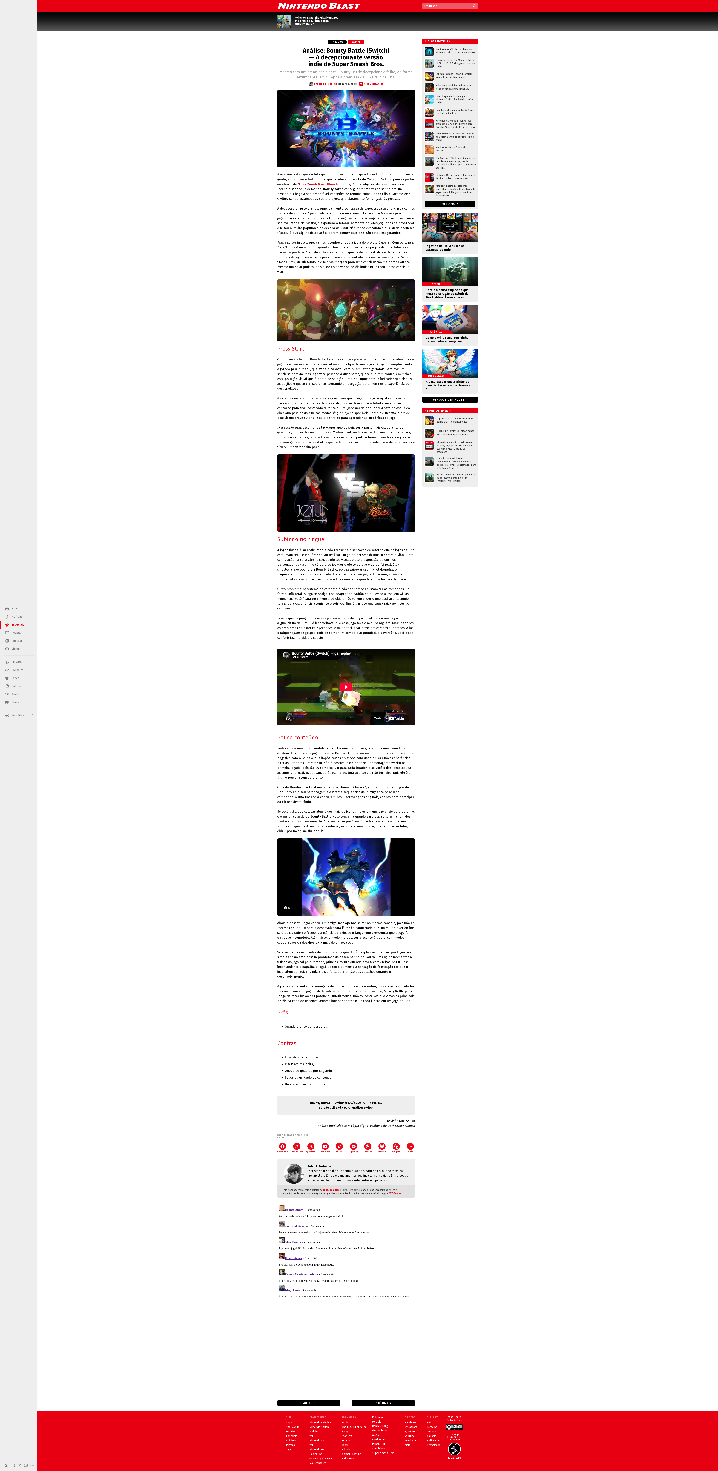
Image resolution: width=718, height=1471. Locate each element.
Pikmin (346, 1449)
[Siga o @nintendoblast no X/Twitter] (19, 1465)
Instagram (297, 1151)
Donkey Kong (380, 1426)
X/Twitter (311, 1151)
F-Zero (346, 1440)
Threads (367, 1151)
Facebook (282, 1151)
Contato (431, 1431)
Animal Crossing (351, 1454)
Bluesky (382, 1151)
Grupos (396, 1151)
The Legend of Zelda (354, 1427)
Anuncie (431, 1436)
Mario (345, 1422)
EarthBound (379, 1439)
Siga (288, 1449)
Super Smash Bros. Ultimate (318, 184)
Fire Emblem (379, 1430)
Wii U (312, 1436)
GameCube (315, 1454)
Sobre (430, 1422)
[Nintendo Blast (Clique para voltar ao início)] (319, 6)
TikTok (339, 1151)
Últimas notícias (437, 41)
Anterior (310, 1403)
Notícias (291, 1431)
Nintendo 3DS (317, 1440)
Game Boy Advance (320, 1458)
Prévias (290, 1445)
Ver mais (449, 203)
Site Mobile (293, 1427)
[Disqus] (346, 1250)
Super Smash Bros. (383, 1453)
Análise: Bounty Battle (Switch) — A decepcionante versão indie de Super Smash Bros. (346, 57)
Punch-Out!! (379, 1444)
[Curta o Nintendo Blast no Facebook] (6, 1465)
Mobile (313, 1431)
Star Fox (347, 1436)
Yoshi (345, 1445)
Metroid (376, 1421)
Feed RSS (410, 1440)
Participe (432, 1427)
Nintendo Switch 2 (320, 1422)
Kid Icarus (348, 1458)
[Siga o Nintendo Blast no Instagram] (13, 1465)
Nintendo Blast (332, 1190)
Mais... (408, 1445)
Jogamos (337, 42)
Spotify (353, 1151)
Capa (289, 1422)
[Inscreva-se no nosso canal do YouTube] (26, 1465)
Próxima (382, 1403)
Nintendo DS (316, 1449)
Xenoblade (378, 1448)
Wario (375, 1435)
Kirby (345, 1431)
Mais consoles (317, 1463)
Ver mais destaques (448, 399)
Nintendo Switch (319, 1427)
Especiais (291, 1436)
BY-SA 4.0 (395, 1193)
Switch (356, 42)
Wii (311, 1445)
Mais (410, 1151)
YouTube (325, 1151)
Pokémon (377, 1417)
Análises (291, 1440)
